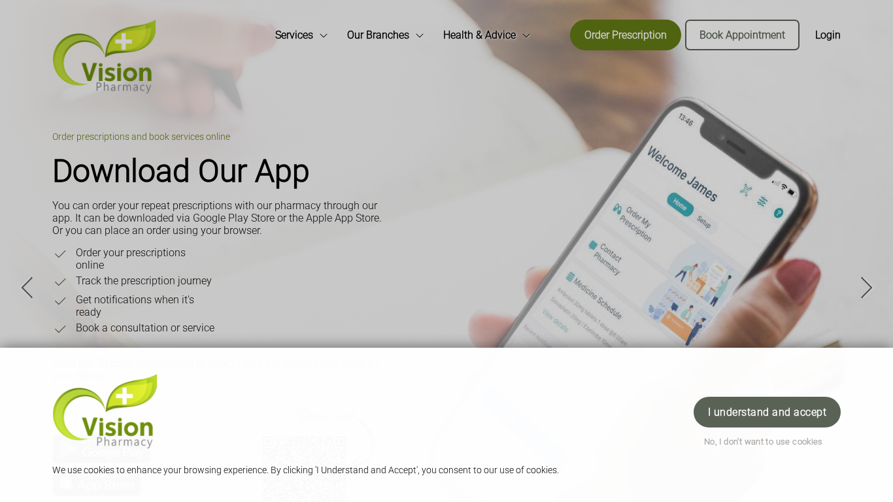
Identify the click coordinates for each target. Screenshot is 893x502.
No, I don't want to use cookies (763, 441)
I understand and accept (767, 412)
